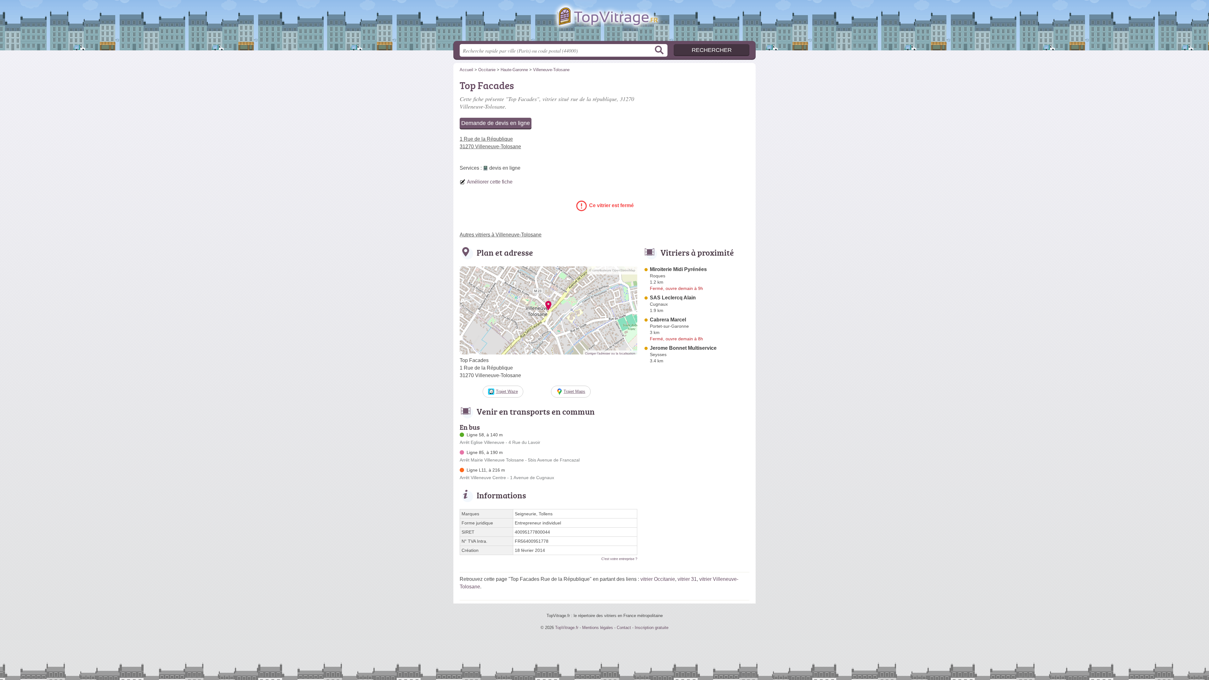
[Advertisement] (696, 121)
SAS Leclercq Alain (673, 297)
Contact (624, 627)
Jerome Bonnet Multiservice (683, 348)
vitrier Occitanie (657, 579)
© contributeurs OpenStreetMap (612, 270)
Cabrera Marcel (668, 319)
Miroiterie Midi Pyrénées (678, 269)
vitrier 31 (687, 579)
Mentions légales (597, 627)
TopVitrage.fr (604, 22)
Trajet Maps (574, 391)
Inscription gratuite (651, 627)
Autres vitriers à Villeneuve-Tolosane (501, 234)
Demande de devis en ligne (495, 123)
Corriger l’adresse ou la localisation (610, 353)
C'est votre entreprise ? (619, 559)
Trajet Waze (507, 391)
